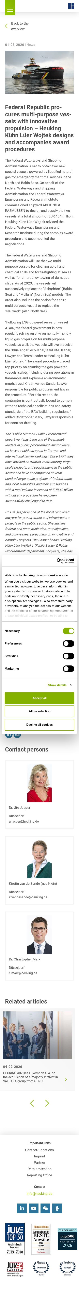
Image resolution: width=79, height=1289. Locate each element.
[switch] (68, 643)
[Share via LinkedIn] (9, 734)
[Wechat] (45, 1208)
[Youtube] (33, 1208)
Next (47, 1103)
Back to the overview (20, 26)
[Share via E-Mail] (17, 734)
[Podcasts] (57, 1208)
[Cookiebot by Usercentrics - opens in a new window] (56, 560)
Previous (32, 1103)
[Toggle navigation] (10, 7)
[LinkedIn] (22, 1208)
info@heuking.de (39, 1194)
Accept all (40, 698)
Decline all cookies (39, 724)
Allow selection (39, 711)
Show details (57, 685)
